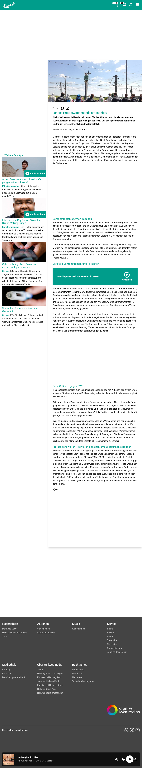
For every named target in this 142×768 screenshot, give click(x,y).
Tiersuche (112, 640)
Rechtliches (79, 664)
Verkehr (110, 632)
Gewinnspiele (43, 628)
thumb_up (136, 759)
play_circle (129, 759)
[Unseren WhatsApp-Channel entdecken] (126, 730)
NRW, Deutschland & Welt (14, 632)
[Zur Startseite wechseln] (9, 5)
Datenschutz (78, 669)
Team (40, 669)
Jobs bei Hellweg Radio (48, 681)
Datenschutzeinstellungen (15, 730)
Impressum (77, 673)
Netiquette (77, 677)
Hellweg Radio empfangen (50, 693)
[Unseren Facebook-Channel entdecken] (132, 730)
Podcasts (6, 673)
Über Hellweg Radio (49, 664)
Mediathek (9, 664)
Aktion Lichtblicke (45, 632)
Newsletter (112, 644)
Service (111, 623)
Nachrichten (10, 623)
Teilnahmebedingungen (83, 681)
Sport (4, 636)
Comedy (6, 669)
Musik (76, 623)
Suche (110, 628)
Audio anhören (35, 173)
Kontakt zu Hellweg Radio (49, 677)
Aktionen (43, 623)
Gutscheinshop (114, 648)
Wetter (110, 636)
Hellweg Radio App (46, 689)
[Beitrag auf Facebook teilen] (62, 108)
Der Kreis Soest (9, 628)
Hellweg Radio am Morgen (50, 673)
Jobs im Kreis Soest (116, 652)
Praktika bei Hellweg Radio (50, 685)
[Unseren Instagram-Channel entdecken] (137, 730)
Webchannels (78, 628)
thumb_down (123, 759)
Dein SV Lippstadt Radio (14, 677)
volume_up (117, 759)
